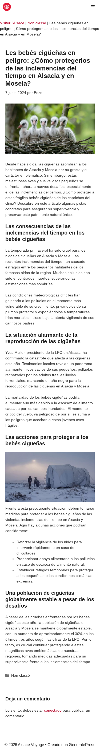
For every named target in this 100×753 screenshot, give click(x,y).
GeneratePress (82, 744)
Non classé (36, 23)
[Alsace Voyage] (7, 7)
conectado (53, 710)
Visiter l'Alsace (12, 23)
